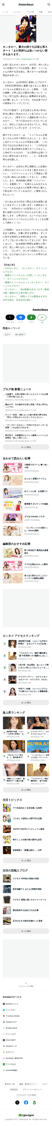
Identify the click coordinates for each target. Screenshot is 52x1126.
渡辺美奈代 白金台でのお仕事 (26, 910)
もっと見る (26, 447)
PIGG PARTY (11, 1040)
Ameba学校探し (12, 1070)
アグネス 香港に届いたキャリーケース (29, 899)
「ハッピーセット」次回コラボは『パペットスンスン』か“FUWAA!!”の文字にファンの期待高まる (40, 758)
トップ (5, 12)
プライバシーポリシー (32, 1089)
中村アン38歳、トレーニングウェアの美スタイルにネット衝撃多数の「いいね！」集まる (33, 691)
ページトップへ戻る (26, 986)
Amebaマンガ (11, 1046)
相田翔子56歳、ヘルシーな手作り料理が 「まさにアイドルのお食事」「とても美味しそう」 (33, 644)
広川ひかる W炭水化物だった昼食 (27, 920)
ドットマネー (11, 1010)
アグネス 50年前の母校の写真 (26, 878)
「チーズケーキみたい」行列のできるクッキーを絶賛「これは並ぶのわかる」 (26, 426)
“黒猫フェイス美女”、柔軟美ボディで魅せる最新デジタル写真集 (16, 780)
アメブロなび (11, 1064)
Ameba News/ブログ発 (30, 59)
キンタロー (20, 334)
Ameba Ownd (11, 1028)
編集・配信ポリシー (28, 1084)
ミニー (7, 334)
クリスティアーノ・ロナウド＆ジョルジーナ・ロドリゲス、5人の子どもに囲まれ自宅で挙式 (33, 679)
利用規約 (14, 1089)
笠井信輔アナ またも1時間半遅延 (27, 889)
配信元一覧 (10, 1084)
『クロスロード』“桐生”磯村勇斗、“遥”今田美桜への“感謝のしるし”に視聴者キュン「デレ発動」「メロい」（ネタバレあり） (33, 657)
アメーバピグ (11, 1034)
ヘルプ (44, 1084)
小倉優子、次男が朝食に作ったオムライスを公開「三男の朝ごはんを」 (26, 395)
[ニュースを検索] (48, 4)
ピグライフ (10, 1052)
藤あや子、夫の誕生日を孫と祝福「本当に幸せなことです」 (26, 405)
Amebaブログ (11, 1022)
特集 (41, 12)
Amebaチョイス (12, 1004)
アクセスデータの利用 (26, 1095)
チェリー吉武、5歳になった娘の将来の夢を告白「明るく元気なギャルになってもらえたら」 (26, 415)
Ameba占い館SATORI (14, 1058)
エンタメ (17, 12)
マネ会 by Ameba (13, 1016)
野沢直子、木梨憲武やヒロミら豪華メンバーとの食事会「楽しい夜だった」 (26, 436)
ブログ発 (30, 12)
